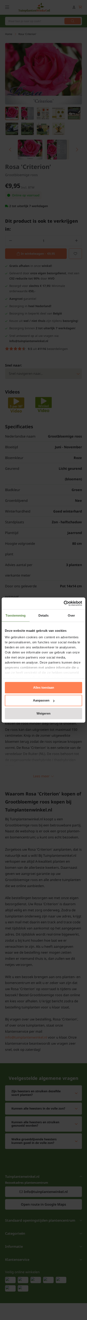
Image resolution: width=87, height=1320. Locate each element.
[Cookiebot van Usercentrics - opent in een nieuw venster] (63, 603)
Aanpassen (41, 700)
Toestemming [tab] (15, 615)
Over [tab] (71, 615)
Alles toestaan (43, 687)
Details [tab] (43, 615)
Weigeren (43, 713)
